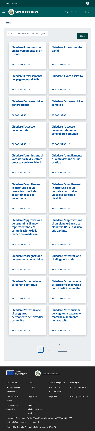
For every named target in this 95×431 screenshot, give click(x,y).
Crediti (30, 382)
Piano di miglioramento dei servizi (35, 409)
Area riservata (12, 382)
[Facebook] (75, 11)
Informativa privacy (57, 382)
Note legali (74, 382)
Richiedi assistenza (78, 387)
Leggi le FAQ (33, 396)
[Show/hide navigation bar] (3, 11)
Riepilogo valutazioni (79, 396)
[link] (21, 64)
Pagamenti (53, 396)
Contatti (31, 387)
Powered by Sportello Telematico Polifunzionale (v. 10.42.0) (31, 427)
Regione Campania (11, 3)
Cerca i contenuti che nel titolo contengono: (26, 33)
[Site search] (89, 11)
